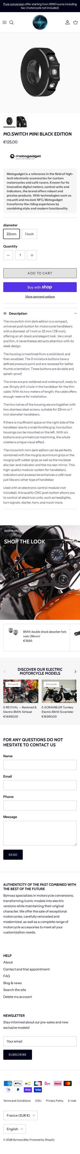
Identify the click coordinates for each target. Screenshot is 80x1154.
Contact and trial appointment (26, 969)
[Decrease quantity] (8, 255)
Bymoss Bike (20, 1139)
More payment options (40, 296)
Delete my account (17, 997)
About (8, 962)
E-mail (72, 1100)
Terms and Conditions (17, 1100)
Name (8, 756)
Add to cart (39, 273)
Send (13, 855)
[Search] (13, 22)
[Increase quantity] (32, 255)
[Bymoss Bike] (40, 22)
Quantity (10, 246)
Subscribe (18, 1054)
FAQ (6, 976)
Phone (8, 797)
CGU (38, 1100)
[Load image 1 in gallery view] (40, 73)
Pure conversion (13, 4)
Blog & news (12, 983)
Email (7, 776)
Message (10, 817)
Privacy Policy (54, 1100)
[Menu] (4, 22)
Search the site (14, 990)
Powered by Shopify (42, 1139)
